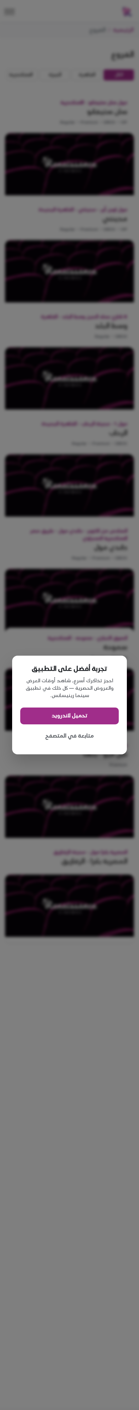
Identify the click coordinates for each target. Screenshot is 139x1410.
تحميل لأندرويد (69, 715)
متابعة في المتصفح (69, 736)
